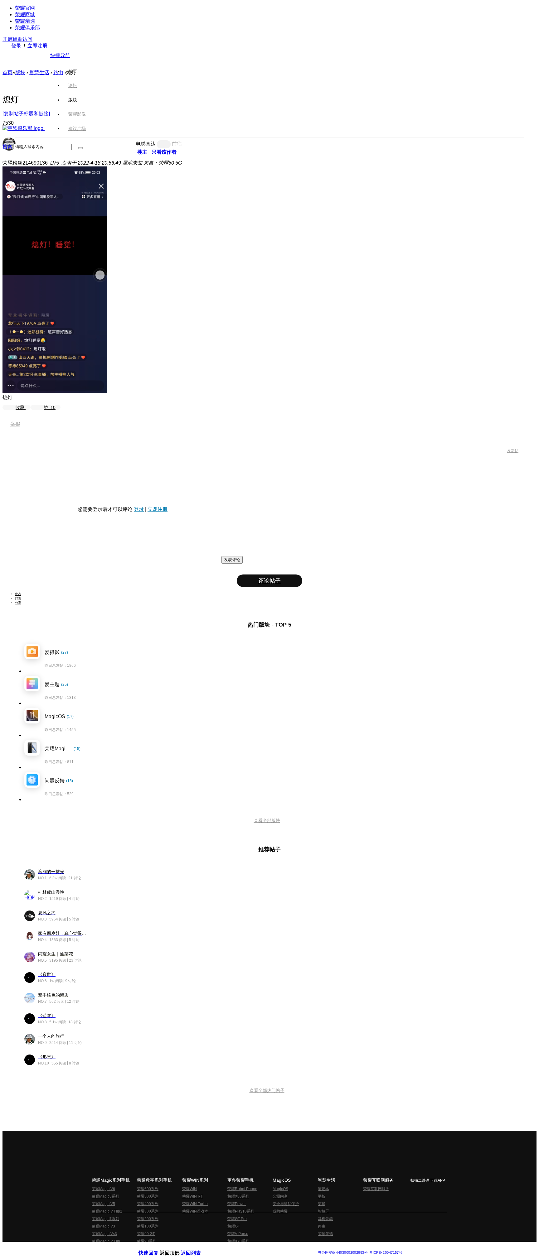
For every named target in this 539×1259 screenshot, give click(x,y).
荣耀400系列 (147, 1204)
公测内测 (280, 1196)
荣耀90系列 (146, 1241)
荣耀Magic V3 (103, 1226)
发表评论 (232, 559)
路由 (321, 1226)
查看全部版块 (267, 820)
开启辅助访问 (17, 39)
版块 (20, 72)
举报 (15, 424)
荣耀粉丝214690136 (25, 163)
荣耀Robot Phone (242, 1189)
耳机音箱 (325, 1219)
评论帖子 (269, 581)
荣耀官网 (25, 8)
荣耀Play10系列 (240, 1211)
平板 (321, 1196)
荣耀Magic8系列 (105, 1196)
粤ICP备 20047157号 (385, 1253)
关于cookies (231, 1248)
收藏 (21, 407)
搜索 (7, 146)
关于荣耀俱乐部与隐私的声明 (196, 1248)
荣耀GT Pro (237, 1219)
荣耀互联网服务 (376, 1189)
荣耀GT (233, 1226)
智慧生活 (39, 72)
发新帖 (512, 451)
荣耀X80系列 (238, 1196)
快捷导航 (60, 55)
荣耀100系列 (147, 1226)
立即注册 (37, 45)
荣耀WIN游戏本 (195, 1211)
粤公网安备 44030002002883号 (342, 1253)
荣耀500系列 (147, 1196)
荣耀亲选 (25, 21)
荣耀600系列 (147, 1189)
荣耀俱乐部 (27, 27)
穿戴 (321, 1204)
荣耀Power (236, 1204)
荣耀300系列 (147, 1211)
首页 (72, 71)
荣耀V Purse (237, 1234)
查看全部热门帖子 (267, 1090)
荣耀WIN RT (192, 1196)
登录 (16, 45)
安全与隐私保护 (286, 1204)
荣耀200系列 (147, 1219)
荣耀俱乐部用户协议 (155, 1248)
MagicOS (280, 1189)
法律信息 (249, 1248)
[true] (80, 148)
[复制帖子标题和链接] (26, 113)
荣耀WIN (189, 1189)
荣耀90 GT (146, 1234)
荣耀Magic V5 (103, 1204)
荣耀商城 (25, 14)
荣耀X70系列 (238, 1241)
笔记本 (323, 1189)
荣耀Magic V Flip (106, 1241)
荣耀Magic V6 (103, 1189)
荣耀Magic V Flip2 (107, 1211)
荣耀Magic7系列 (105, 1219)
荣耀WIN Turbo (195, 1204)
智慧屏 (323, 1211)
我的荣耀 (280, 1211)
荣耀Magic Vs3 (104, 1234)
